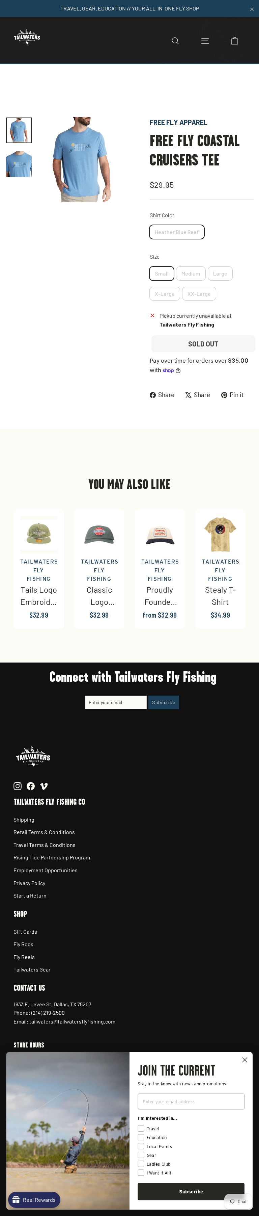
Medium (190, 273)
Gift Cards (25, 931)
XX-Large (199, 293)
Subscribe (191, 1192)
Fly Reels (24, 957)
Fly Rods (23, 944)
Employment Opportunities (45, 870)
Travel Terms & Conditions (44, 845)
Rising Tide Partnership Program (51, 857)
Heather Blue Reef (177, 232)
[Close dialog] (244, 1059)
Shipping (23, 819)
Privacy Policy (29, 883)
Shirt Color (162, 215)
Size (155, 256)
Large (220, 273)
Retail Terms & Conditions (44, 832)
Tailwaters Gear (32, 969)
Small (162, 273)
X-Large (165, 293)
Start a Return (30, 895)
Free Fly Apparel (178, 122)
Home (12, 93)
